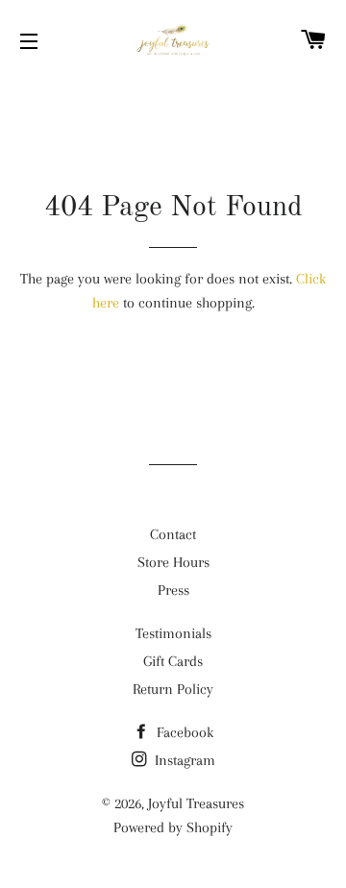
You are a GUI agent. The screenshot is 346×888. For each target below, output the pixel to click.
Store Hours (173, 562)
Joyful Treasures (196, 803)
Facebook (183, 732)
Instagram (183, 760)
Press (173, 590)
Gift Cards (173, 661)
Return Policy (173, 689)
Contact (173, 534)
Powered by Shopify (173, 827)
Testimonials (173, 633)
